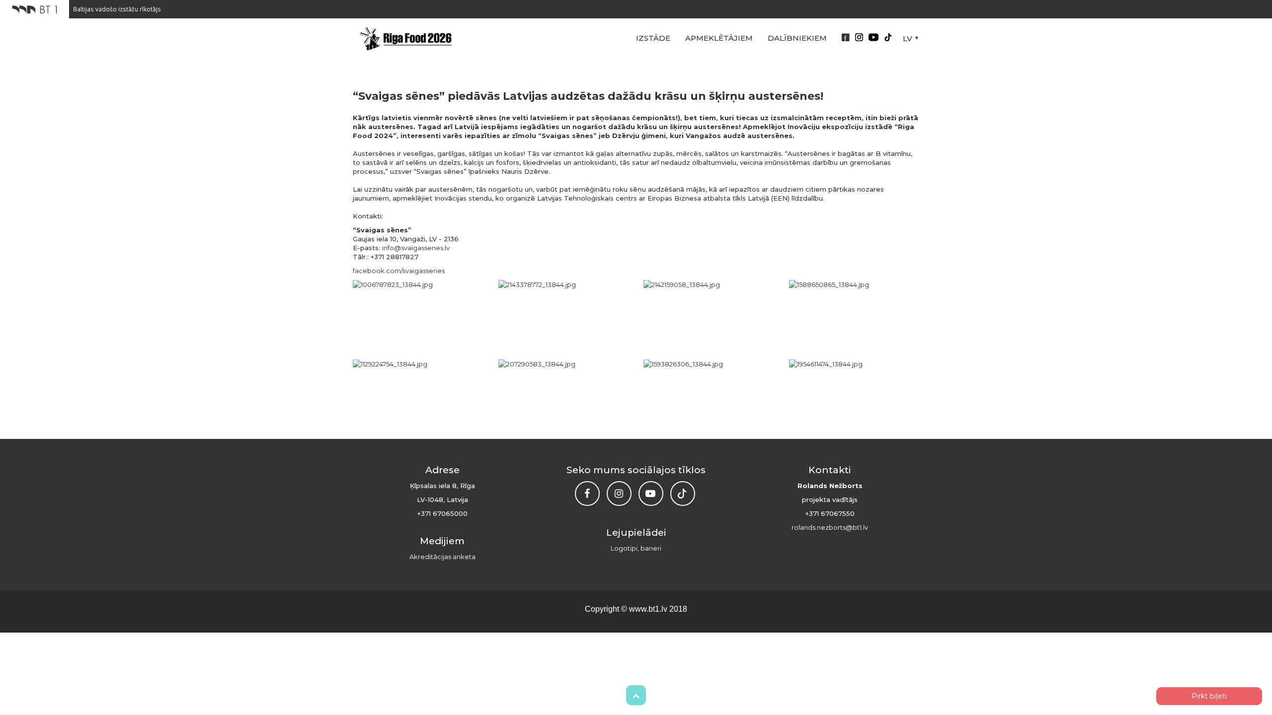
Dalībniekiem (797, 38)
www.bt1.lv (648, 609)
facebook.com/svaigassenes (399, 271)
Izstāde (653, 38)
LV (907, 38)
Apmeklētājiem (719, 38)
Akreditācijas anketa (442, 557)
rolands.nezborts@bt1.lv (830, 527)
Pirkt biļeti (1209, 696)
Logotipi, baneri (636, 548)
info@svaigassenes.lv (416, 248)
